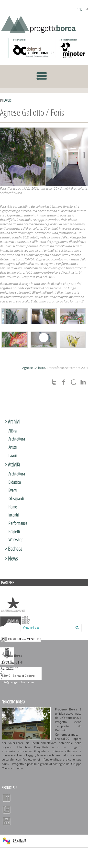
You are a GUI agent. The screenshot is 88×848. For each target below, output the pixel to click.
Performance (18, 523)
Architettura (17, 439)
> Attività (12, 464)
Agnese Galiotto (33, 367)
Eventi (13, 490)
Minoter (71, 48)
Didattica (15, 482)
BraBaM (14, 841)
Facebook (6, 798)
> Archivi (12, 421)
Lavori (7, 100)
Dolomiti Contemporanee (31, 48)
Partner (7, 582)
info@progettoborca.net (18, 682)
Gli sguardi (16, 498)
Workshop (16, 539)
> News (11, 558)
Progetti (14, 531)
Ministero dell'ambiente (13, 604)
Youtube (6, 821)
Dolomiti (15, 621)
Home (13, 507)
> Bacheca (13, 548)
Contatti (7, 648)
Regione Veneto (21, 638)
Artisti (13, 447)
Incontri (14, 515)
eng (79, 8)
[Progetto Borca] (40, 23)
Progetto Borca (13, 702)
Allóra (13, 431)
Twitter (6, 809)
